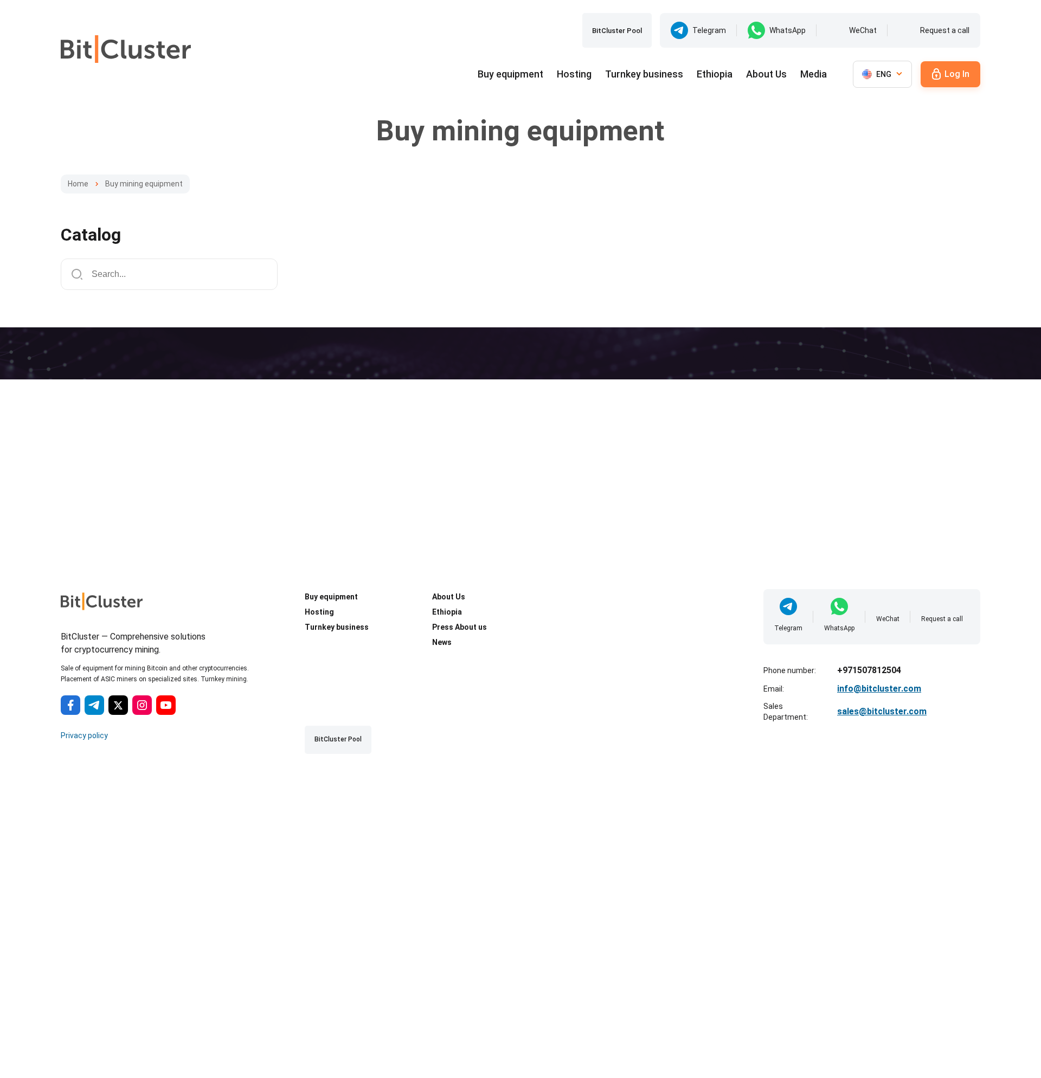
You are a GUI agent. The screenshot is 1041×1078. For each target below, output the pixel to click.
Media (813, 74)
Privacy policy (84, 735)
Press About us (459, 627)
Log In (956, 74)
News (442, 642)
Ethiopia (714, 74)
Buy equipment (510, 74)
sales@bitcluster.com (882, 711)
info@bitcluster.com (879, 688)
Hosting (574, 74)
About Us (766, 74)
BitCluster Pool (617, 31)
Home (78, 184)
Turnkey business (644, 74)
